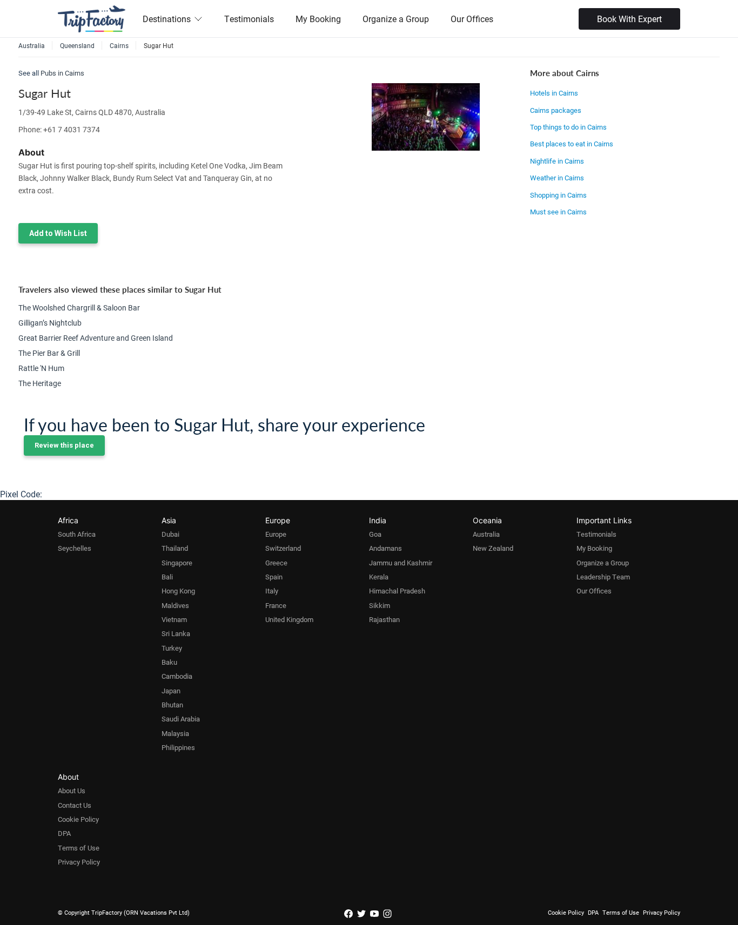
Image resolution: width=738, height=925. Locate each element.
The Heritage (39, 383)
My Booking (318, 18)
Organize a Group (396, 18)
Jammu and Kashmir (400, 563)
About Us (71, 790)
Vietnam (174, 619)
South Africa (77, 534)
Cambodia (177, 676)
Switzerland (283, 548)
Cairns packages (555, 110)
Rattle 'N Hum (41, 368)
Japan (171, 691)
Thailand (175, 548)
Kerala (378, 577)
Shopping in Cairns (558, 195)
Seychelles (74, 548)
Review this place (64, 445)
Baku (169, 662)
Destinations (167, 18)
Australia (486, 534)
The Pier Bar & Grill (49, 353)
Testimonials (249, 18)
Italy (271, 591)
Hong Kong (178, 591)
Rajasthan (384, 619)
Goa (375, 534)
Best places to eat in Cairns (571, 143)
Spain (274, 577)
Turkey (172, 648)
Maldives (175, 605)
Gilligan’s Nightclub (50, 323)
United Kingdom (289, 619)
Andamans (385, 548)
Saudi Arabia (181, 719)
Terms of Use (78, 848)
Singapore (177, 563)
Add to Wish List (58, 233)
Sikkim (379, 605)
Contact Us (74, 805)
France (275, 605)
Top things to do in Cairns (568, 127)
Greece (276, 563)
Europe (275, 534)
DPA (64, 833)
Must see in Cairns (558, 212)
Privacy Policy (79, 862)
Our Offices (472, 18)
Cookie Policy (78, 819)
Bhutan (172, 705)
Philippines (178, 747)
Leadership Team (603, 577)
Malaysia (175, 733)
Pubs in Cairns (62, 73)
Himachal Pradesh (397, 591)
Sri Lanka (176, 633)
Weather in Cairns (557, 178)
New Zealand (493, 548)
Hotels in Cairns (554, 93)
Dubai (170, 534)
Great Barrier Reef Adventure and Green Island (95, 338)
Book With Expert (629, 18)
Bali (167, 577)
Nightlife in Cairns (557, 161)
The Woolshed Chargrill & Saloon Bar (79, 307)
